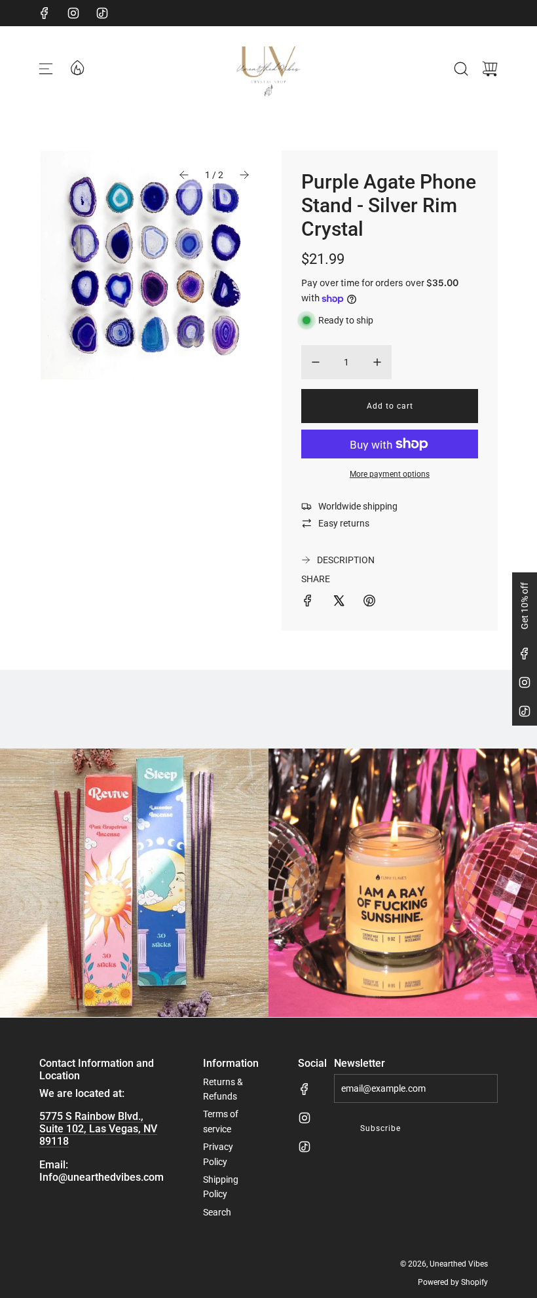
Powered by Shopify (453, 1282)
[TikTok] (102, 13)
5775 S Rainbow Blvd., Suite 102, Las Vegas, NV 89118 (98, 1128)
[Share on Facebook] (307, 602)
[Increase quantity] (377, 362)
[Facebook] (44, 13)
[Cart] (489, 68)
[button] (184, 174)
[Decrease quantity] (315, 362)
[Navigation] (45, 68)
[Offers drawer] (76, 66)
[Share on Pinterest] (369, 602)
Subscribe (380, 1128)
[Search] (461, 68)
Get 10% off (524, 605)
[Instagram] (73, 13)
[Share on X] (338, 602)
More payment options (390, 474)
